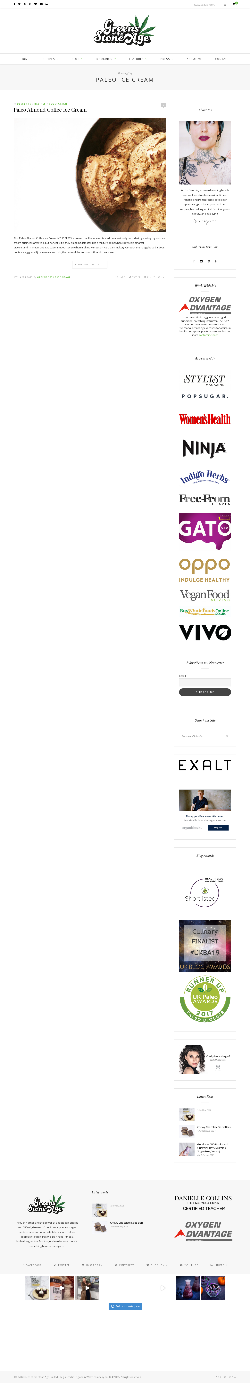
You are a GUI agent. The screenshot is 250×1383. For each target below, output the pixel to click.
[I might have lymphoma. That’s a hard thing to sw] (163, 1288)
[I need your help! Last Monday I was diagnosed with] (137, 1288)
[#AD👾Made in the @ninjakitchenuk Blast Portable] (188, 1288)
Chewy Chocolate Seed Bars (214, 1127)
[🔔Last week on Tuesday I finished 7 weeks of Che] (87, 1288)
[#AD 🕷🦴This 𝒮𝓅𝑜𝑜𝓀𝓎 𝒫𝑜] (213, 1288)
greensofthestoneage (54, 277)
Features (136, 59)
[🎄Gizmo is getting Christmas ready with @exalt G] (62, 1288)
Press (165, 59)
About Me (194, 59)
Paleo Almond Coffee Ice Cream (50, 109)
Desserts (24, 103)
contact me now (208, 335)
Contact (222, 59)
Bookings (104, 59)
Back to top (224, 1377)
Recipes (49, 59)
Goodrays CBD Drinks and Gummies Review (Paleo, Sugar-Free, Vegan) (212, 1148)
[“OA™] (205, 313)
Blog (76, 59)
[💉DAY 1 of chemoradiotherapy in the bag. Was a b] (112, 1288)
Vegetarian (58, 103)
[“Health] (205, 971)
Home (25, 59)
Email (182, 676)
